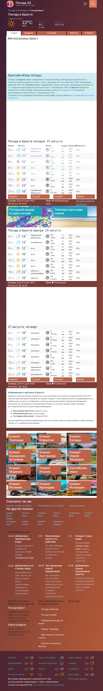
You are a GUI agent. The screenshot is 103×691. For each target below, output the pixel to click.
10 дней (36, 196)
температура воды (24, 557)
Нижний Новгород (47, 663)
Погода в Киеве (49, 615)
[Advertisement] (51, 120)
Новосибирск (75, 657)
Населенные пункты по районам (52, 538)
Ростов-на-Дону (16, 674)
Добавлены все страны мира (24, 567)
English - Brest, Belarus (10, 516)
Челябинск (73, 669)
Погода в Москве (49, 609)
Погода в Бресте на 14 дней (50, 505)
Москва (12, 657)
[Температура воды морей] (74, 216)
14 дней (51, 32)
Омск (10, 669)
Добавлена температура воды (23, 538)
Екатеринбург (15, 663)
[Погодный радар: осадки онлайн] (29, 216)
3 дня (14, 32)
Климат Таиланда (49, 629)
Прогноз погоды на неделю (19, 505)
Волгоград (73, 674)
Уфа (40, 674)
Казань (41, 669)
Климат (89, 32)
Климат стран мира (83, 537)
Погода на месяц (77, 505)
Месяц (74, 32)
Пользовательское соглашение (48, 685)
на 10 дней (75, 95)
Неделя (28, 32)
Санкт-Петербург (47, 657)
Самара (72, 663)
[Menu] (86, 4)
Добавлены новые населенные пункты (82, 570)
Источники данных (77, 679)
